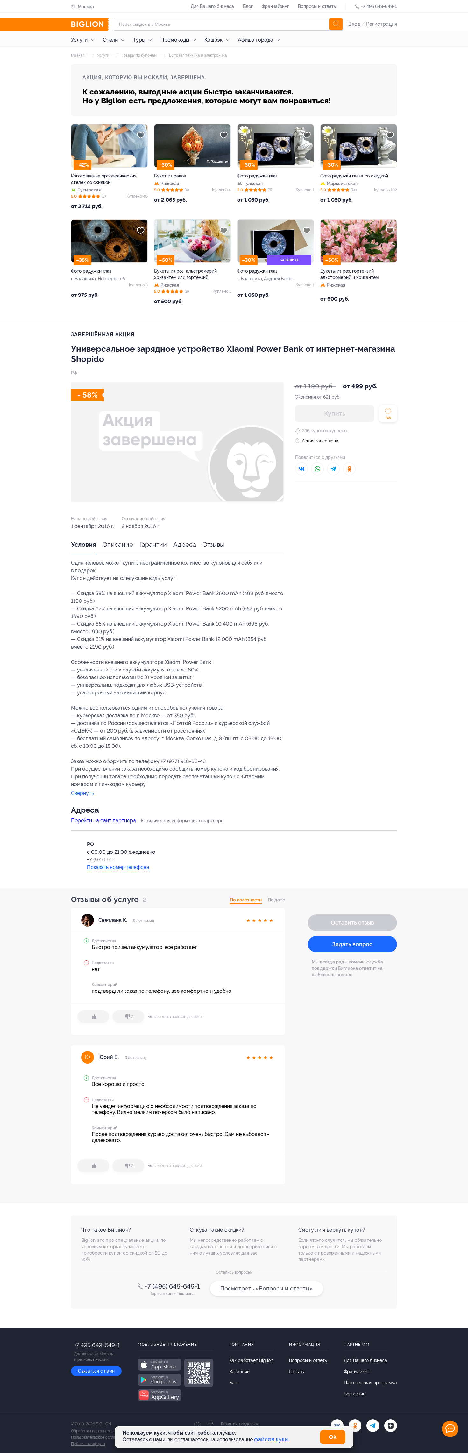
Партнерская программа (370, 1382)
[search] (336, 24)
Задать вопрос (352, 944)
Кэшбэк (213, 40)
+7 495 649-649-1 (379, 6)
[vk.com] (337, 1425)
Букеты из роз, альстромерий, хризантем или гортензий (186, 274)
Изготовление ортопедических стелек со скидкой (103, 179)
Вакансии (239, 1371)
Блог (248, 6)
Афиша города (255, 40)
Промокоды (174, 40)
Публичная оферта (88, 1444)
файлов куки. (271, 1439)
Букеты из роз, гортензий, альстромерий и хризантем (349, 274)
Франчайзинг (275, 6)
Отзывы (213, 544)
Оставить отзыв (352, 922)
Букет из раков (170, 175)
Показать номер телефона (118, 867)
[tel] (372, 1425)
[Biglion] (90, 24)
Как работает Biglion (251, 1360)
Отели (110, 40)
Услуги (79, 40)
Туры (139, 40)
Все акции (354, 1393)
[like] (93, 1016)
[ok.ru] (355, 1425)
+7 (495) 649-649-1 (172, 1286)
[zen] (390, 1425)
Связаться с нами (96, 1370)
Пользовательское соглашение (99, 1437)
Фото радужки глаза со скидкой (354, 175)
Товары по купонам (139, 55)
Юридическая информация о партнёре (182, 820)
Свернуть (82, 793)
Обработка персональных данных (101, 1431)
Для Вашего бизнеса (212, 6)
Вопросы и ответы (317, 6)
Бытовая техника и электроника (197, 55)
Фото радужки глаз (257, 175)
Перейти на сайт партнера (103, 820)
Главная (78, 55)
